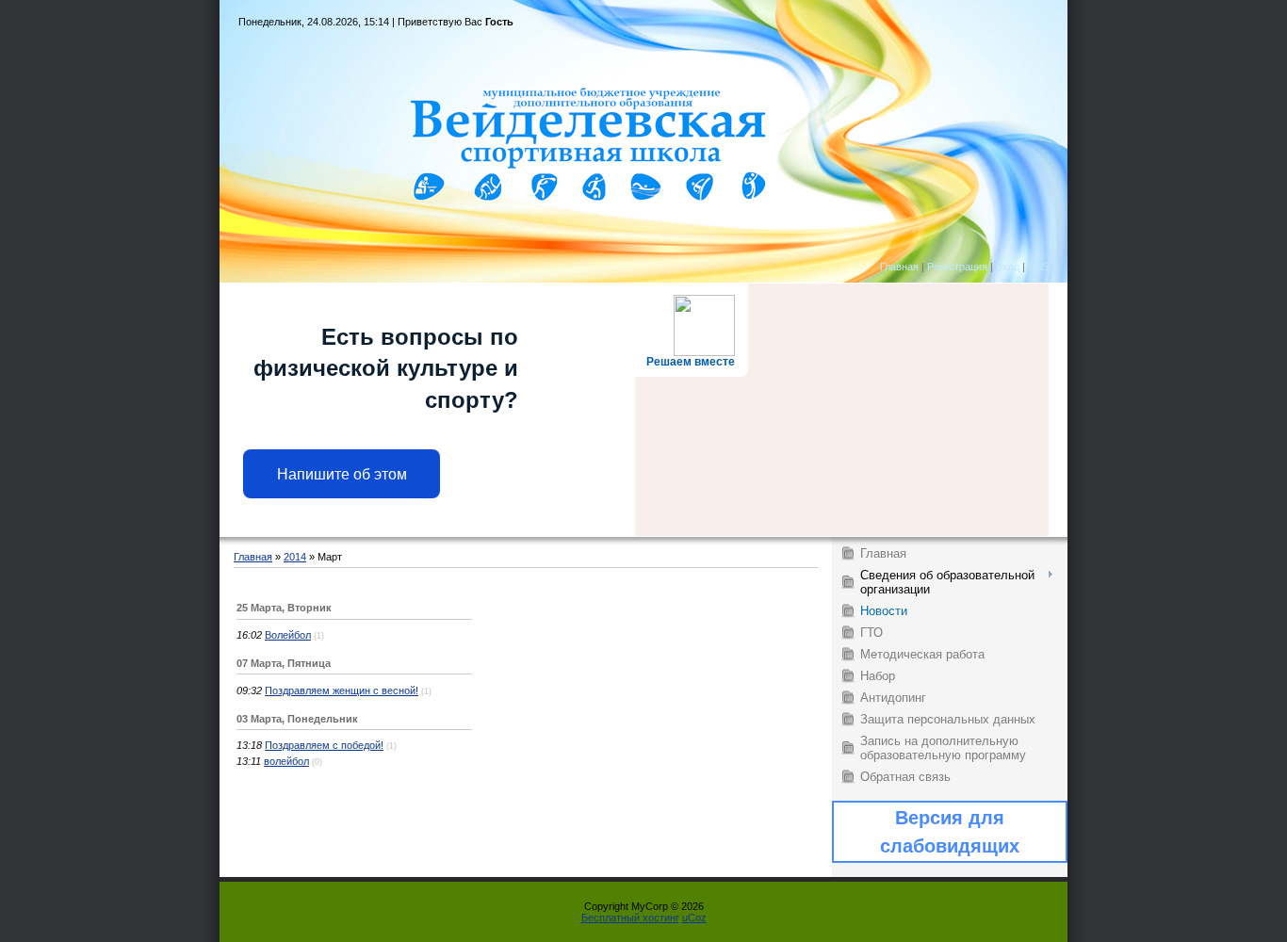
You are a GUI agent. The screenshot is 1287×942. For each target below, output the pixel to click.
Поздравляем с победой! (324, 745)
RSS (1038, 266)
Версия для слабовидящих (949, 831)
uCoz (694, 917)
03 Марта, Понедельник (297, 718)
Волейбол (288, 635)
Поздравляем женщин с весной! (341, 690)
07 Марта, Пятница (283, 663)
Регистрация (957, 266)
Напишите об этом (342, 474)
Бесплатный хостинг (630, 917)
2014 (295, 556)
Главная (899, 266)
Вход (1007, 266)
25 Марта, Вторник (284, 607)
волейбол (286, 761)
